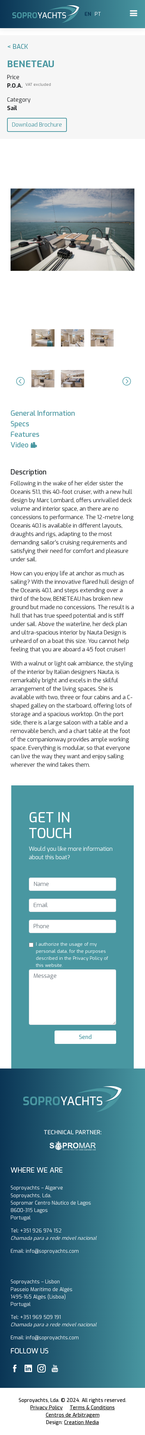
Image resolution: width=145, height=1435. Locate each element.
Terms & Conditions (92, 1407)
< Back (17, 47)
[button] (19, 381)
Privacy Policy (46, 1407)
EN (87, 14)
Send (85, 1037)
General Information (43, 413)
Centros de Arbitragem (73, 1415)
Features (25, 434)
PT (98, 14)
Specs (20, 424)
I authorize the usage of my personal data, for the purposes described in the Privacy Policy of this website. (72, 954)
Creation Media (81, 1422)
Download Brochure (37, 124)
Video (20, 445)
